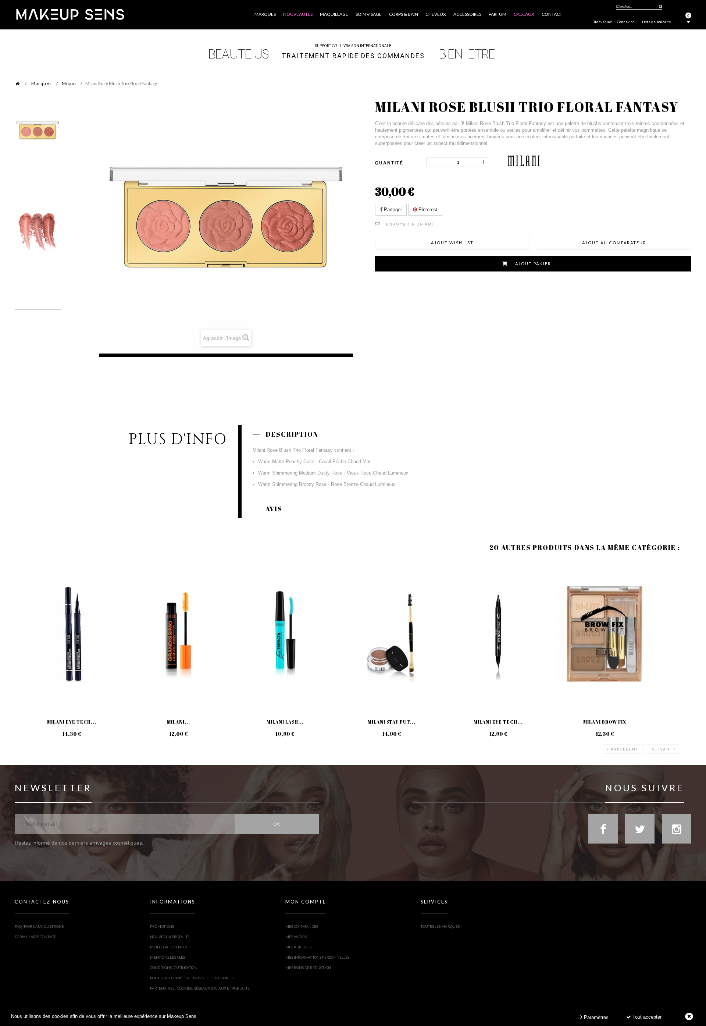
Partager (392, 209)
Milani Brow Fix (605, 722)
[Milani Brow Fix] (605, 634)
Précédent (624, 749)
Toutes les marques (440, 926)
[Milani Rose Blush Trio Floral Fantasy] (38, 132)
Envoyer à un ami (410, 224)
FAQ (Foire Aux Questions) (40, 926)
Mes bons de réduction (308, 967)
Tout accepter (646, 1017)
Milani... (178, 722)
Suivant (662, 749)
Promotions (162, 926)
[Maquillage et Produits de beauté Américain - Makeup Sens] (70, 14)
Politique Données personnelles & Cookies (191, 978)
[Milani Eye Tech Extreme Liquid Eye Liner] (71, 634)
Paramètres (595, 1017)
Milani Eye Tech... (71, 722)
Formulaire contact (35, 936)
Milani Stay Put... (392, 722)
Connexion (626, 21)
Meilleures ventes (168, 947)
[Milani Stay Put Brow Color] (391, 634)
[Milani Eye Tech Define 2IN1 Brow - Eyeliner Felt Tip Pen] (498, 634)
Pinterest (427, 209)
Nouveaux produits (169, 936)
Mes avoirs (296, 936)
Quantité (389, 163)
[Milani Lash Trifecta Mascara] (285, 634)
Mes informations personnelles (317, 957)
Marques (41, 83)
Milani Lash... (285, 722)
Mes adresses (298, 947)
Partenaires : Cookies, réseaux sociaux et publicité (200, 988)
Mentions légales (167, 957)
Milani (69, 83)
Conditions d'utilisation (173, 967)
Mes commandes (301, 926)
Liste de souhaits (656, 21)
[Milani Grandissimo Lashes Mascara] (178, 634)
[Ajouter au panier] (29, 590)
